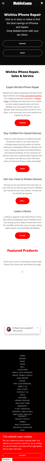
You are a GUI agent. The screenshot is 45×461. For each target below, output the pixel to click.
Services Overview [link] (22, 427)
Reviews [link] (22, 398)
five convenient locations (31, 96)
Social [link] (22, 381)
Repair (22, 44)
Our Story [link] (22, 389)
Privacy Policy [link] (22, 419)
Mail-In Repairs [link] (22, 425)
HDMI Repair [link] (22, 378)
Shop (22, 53)
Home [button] (22, 356)
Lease (23, 236)
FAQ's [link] (22, 395)
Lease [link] (22, 364)
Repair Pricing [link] (22, 400)
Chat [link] (22, 430)
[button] (4, 3)
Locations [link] (22, 370)
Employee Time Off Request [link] (22, 415)
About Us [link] (22, 386)
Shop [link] (22, 361)
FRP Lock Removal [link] (23, 384)
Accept (22, 455)
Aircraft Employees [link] (22, 412)
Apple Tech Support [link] (22, 372)
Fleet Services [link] (22, 409)
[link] (22, 3)
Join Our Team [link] (22, 403)
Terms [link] (22, 422)
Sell (22, 201)
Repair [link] (22, 358)
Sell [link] (22, 367)
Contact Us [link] (22, 392)
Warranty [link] (22, 406)
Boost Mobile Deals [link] (23, 375)
